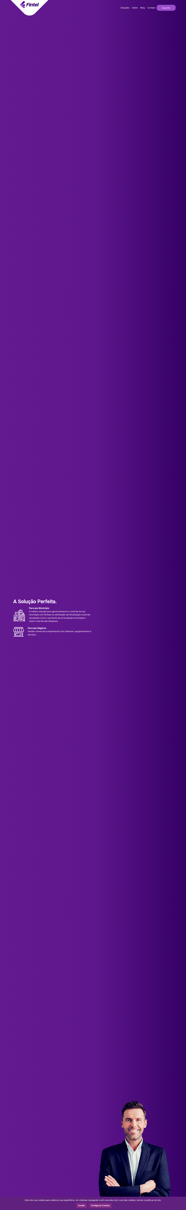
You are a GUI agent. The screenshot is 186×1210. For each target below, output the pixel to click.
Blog (142, 7)
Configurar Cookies (100, 1205)
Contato (151, 7)
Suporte (166, 7)
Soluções (125, 7)
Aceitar (81, 1205)
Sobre (135, 7)
